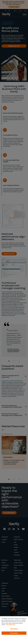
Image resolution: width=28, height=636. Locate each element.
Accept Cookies (14, 633)
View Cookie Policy (10, 624)
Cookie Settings (14, 628)
